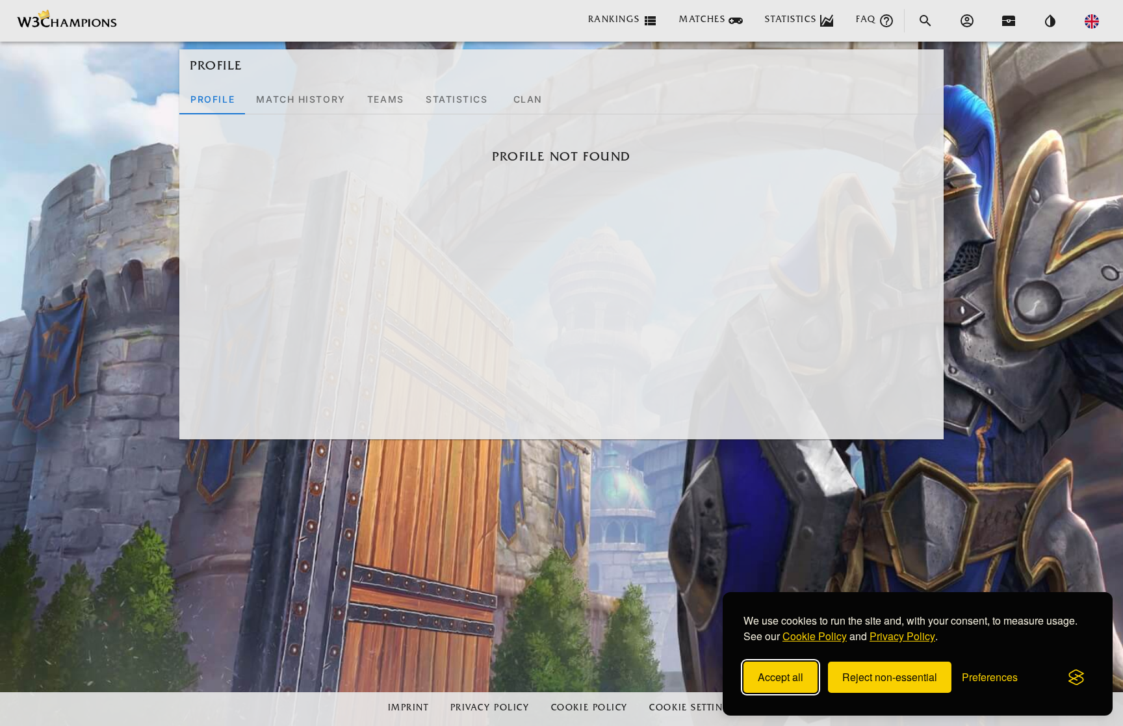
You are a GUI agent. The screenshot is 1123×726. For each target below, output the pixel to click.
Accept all (780, 676)
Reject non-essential (889, 676)
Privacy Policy (902, 636)
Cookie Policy (814, 636)
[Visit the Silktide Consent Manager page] (1076, 677)
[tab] (212, 98)
